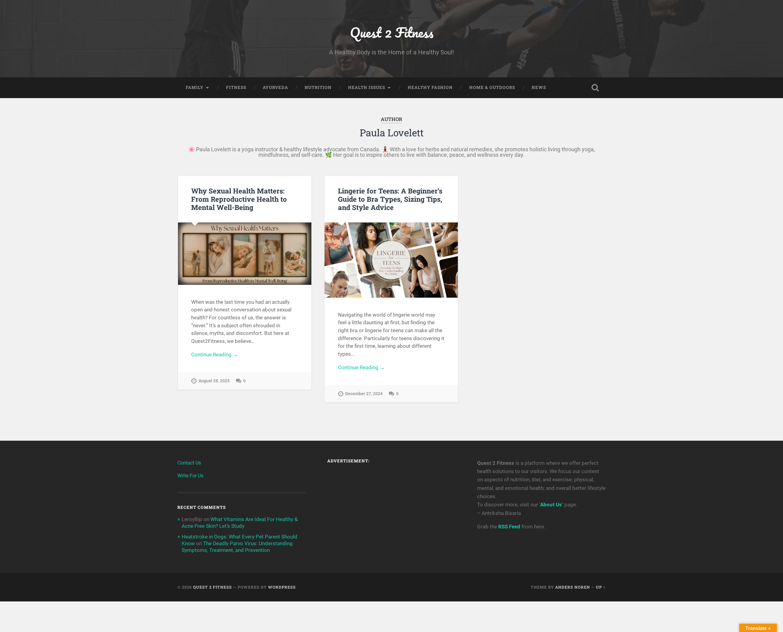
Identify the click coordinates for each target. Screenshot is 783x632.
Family (194, 87)
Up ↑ (601, 587)
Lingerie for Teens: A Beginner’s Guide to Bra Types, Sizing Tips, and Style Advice (390, 199)
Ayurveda (275, 87)
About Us (551, 505)
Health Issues (366, 87)
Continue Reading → (214, 354)
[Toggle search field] (595, 87)
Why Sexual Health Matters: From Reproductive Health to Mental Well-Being (239, 199)
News (539, 87)
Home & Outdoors (492, 87)
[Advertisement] (391, 512)
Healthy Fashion (430, 87)
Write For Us (190, 476)
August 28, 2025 (214, 381)
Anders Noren (572, 587)
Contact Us (189, 463)
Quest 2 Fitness (391, 32)
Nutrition (318, 87)
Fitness (236, 87)
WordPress (282, 587)
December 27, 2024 (364, 393)
